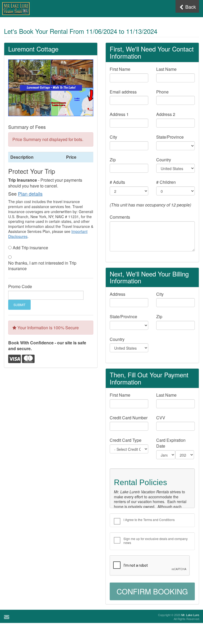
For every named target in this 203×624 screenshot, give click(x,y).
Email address (123, 92)
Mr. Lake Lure (190, 615)
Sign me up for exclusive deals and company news (155, 541)
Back (190, 6)
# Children (166, 182)
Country (163, 160)
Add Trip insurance (30, 248)
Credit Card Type (125, 440)
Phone (162, 92)
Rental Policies (140, 482)
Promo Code (20, 286)
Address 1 (119, 114)
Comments (120, 217)
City (113, 137)
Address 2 (165, 114)
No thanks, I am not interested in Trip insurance (42, 265)
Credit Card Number (128, 418)
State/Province (170, 137)
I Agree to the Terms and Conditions (149, 520)
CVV (160, 418)
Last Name (166, 69)
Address (117, 294)
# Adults (117, 182)
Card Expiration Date (171, 443)
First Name (120, 69)
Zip (113, 160)
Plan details (30, 193)
